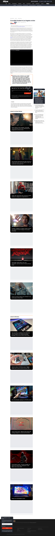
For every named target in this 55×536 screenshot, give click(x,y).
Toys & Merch (28, 3)
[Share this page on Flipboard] (14, 23)
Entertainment (14, 3)
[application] (21, 57)
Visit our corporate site (33, 522)
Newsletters (37, 3)
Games (9, 3)
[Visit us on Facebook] (35, 1)
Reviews (15, 22)
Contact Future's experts (20, 528)
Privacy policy (29, 528)
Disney (11, 37)
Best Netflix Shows (39, 5)
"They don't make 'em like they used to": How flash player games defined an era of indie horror (39, 111)
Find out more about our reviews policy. (21, 26)
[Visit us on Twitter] (31, 1)
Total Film (19, 22)
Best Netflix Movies (19, 5)
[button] (50, 1)
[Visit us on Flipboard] (32, 1)
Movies (16, 18)
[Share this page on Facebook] (10, 23)
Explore (42, 3)
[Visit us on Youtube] (33, 1)
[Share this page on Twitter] (11, 23)
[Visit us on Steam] (37, 1)
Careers (18, 529)
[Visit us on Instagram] (36, 1)
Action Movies (20, 18)
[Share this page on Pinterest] (13, 23)
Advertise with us (40, 529)
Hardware (19, 3)
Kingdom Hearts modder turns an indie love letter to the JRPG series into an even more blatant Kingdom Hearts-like (39, 121)
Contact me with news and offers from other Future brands (7, 526)
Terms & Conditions (5, 531)
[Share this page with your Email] (15, 23)
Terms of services (21, 95)
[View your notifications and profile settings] (48, 1)
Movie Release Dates (25, 5)
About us (29, 529)
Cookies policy (40, 528)
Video (33, 3)
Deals (24, 3)
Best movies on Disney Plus (33, 5)
